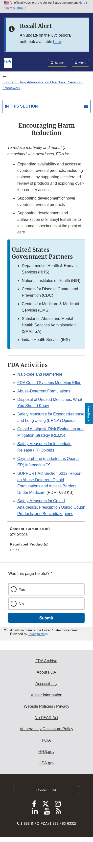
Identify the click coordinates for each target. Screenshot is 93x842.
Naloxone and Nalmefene (39, 374)
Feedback (89, 413)
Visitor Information (46, 695)
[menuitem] (46, 533)
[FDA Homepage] (8, 62)
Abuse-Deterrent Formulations (43, 391)
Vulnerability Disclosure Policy (46, 729)
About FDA (46, 672)
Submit (46, 618)
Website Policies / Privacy (46, 706)
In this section (21, 106)
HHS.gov (46, 752)
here (57, 42)
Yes (22, 589)
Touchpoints (36, 634)
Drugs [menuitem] (14, 550)
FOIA (46, 740)
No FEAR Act (46, 718)
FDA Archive (46, 661)
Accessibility (46, 684)
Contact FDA (46, 790)
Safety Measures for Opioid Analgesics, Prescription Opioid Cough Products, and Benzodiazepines (51, 507)
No (21, 604)
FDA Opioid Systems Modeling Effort (49, 383)
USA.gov (46, 763)
